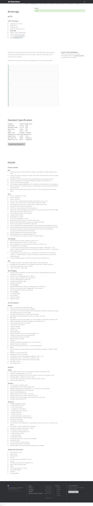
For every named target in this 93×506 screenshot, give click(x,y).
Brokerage (70, 4)
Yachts (26, 4)
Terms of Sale (48, 486)
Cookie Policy (48, 491)
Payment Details (47, 493)
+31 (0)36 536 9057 (19, 36)
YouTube (58, 495)
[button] (84, 1)
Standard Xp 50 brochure (16, 144)
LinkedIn (58, 493)
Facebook (58, 487)
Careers (30, 491)
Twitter (58, 491)
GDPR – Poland (48, 489)
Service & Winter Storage (35, 493)
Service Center (60, 4)
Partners (31, 489)
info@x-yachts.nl (18, 37)
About (30, 486)
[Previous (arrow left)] (0, 505)
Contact (77, 4)
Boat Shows (43, 4)
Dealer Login (48, 497)
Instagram (58, 489)
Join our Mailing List (73, 492)
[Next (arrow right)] (1, 505)
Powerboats (34, 4)
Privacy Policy (48, 487)
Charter (51, 4)
